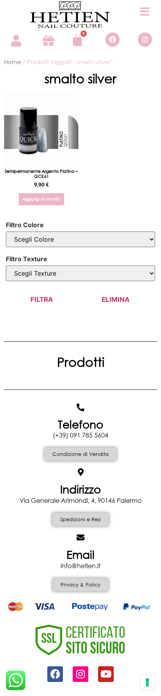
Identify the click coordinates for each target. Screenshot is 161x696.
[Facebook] (113, 39)
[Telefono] (80, 407)
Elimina (116, 299)
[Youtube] (106, 674)
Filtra (41, 299)
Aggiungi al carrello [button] (41, 199)
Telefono (80, 424)
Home (12, 62)
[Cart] (77, 40)
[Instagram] (145, 39)
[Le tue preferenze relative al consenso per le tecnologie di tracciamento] (147, 682)
